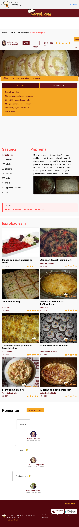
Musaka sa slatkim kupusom (58, 377)
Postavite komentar (35, 410)
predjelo (29, 209)
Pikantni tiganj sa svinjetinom (17, 108)
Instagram (68, 515)
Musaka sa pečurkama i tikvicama (19, 96)
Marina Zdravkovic (33, 490)
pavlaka (18, 209)
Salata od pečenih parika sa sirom (20, 247)
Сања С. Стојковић (12, 43)
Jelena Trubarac (33, 439)
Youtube (60, 515)
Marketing (10, 517)
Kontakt (16, 517)
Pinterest (45, 517)
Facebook (45, 515)
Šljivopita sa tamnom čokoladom (18, 104)
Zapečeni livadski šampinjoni (58, 247)
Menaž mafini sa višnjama (58, 334)
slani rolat (41, 209)
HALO (16, 520)
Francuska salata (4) (20, 377)
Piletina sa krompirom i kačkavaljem (58, 290)
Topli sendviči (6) (20, 290)
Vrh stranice (70, 503)
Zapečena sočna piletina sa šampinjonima (20, 334)
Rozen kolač (10, 112)
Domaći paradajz (12, 92)
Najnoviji (20, 85)
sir (9, 209)
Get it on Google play (71, 511)
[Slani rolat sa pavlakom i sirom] (52, 185)
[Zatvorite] (1, 4)
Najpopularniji (58, 85)
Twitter (53, 515)
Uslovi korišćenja (30, 515)
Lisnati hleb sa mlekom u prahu (17, 100)
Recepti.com (39, 13)
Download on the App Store (57, 511)
